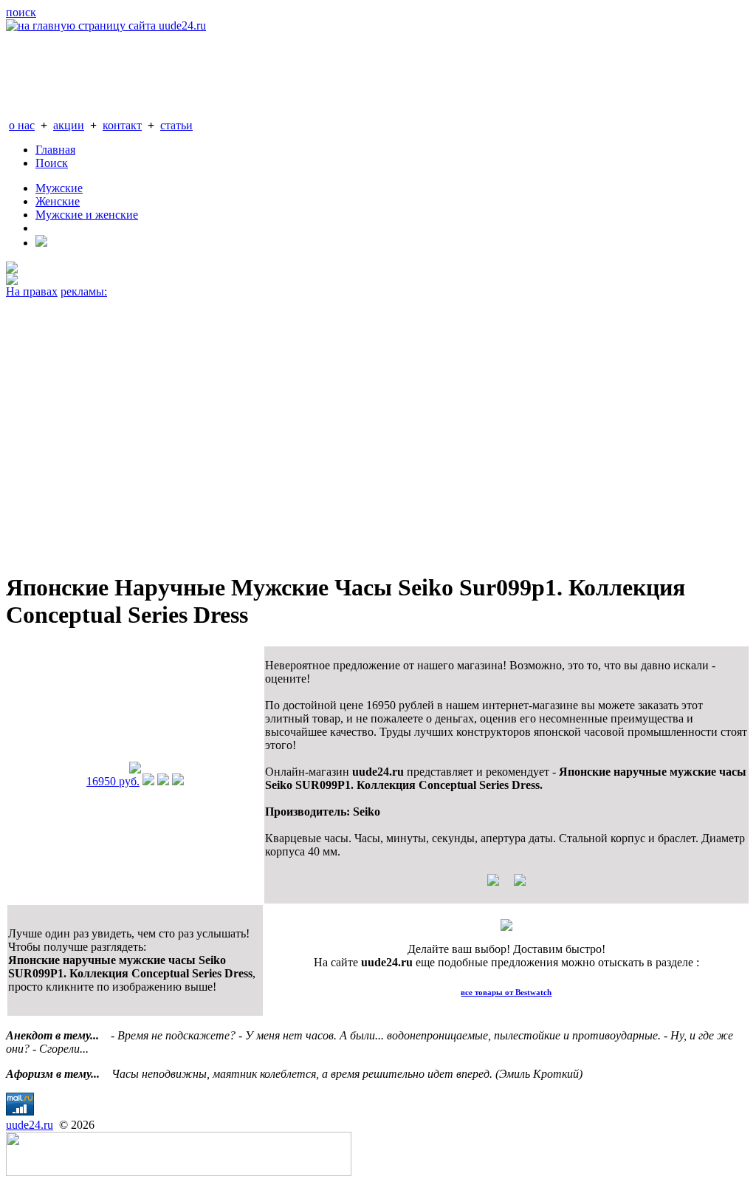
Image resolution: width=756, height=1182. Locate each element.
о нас (22, 125)
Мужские (59, 188)
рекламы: (84, 291)
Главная (55, 149)
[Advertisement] (378, 428)
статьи (176, 125)
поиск (21, 12)
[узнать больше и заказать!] (148, 781)
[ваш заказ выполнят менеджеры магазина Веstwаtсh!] (506, 926)
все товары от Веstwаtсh (506, 992)
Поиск (51, 163)
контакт (122, 125)
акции (68, 125)
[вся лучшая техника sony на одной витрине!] (12, 269)
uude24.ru (29, 1124)
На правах (32, 291)
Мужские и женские (86, 214)
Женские (57, 201)
